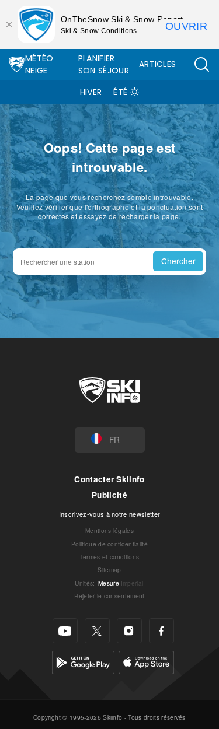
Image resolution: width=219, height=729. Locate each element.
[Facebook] (161, 630)
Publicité (109, 494)
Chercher (178, 261)
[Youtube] (65, 630)
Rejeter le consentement (109, 595)
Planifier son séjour (103, 64)
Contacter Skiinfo (109, 479)
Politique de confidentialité (109, 543)
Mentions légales (109, 530)
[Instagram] (129, 630)
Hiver (91, 92)
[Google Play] (83, 661)
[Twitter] (97, 630)
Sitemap (109, 569)
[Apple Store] (146, 661)
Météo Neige (39, 64)
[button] (201, 64)
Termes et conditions (109, 556)
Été (120, 92)
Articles (157, 64)
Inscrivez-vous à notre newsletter (110, 513)
